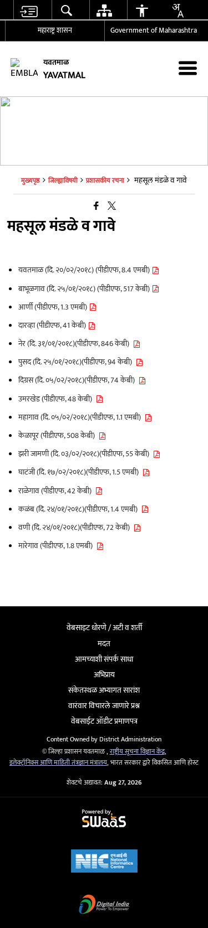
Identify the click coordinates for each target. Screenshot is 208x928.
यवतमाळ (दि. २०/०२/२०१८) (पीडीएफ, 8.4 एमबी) (84, 270)
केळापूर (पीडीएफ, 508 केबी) (58, 435)
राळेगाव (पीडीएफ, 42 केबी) (56, 490)
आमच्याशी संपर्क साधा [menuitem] (104, 659)
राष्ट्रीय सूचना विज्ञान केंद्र (137, 751)
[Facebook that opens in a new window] (96, 207)
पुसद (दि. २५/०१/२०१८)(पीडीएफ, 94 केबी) (76, 361)
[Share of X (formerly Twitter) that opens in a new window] (112, 207)
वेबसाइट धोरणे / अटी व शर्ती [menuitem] (104, 627)
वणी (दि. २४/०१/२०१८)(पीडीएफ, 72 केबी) (75, 527)
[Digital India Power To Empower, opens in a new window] (104, 905)
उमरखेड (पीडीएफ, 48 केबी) (56, 399)
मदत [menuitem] (104, 643)
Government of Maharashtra (153, 30)
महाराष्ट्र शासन (55, 30)
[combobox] (177, 10)
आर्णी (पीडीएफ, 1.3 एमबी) (53, 307)
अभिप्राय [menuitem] (104, 674)
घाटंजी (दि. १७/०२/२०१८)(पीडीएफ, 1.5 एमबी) (80, 472)
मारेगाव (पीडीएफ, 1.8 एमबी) (57, 545)
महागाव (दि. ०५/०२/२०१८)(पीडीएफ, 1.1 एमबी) (81, 417)
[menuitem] (28, 10)
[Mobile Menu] (187, 68)
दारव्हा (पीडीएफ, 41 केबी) (53, 325)
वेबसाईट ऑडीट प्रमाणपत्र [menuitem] (104, 721)
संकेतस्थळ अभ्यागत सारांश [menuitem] (104, 690)
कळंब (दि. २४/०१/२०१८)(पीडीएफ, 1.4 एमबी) (79, 509)
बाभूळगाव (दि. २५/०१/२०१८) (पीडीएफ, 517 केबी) (84, 288)
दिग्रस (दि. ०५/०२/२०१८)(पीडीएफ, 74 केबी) (78, 380)
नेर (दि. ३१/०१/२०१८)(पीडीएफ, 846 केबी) (75, 343)
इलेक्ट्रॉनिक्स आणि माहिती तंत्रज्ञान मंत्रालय (58, 762)
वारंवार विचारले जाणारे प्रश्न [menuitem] (104, 705)
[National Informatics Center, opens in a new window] (104, 862)
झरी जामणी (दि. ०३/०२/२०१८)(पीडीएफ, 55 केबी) (85, 453)
